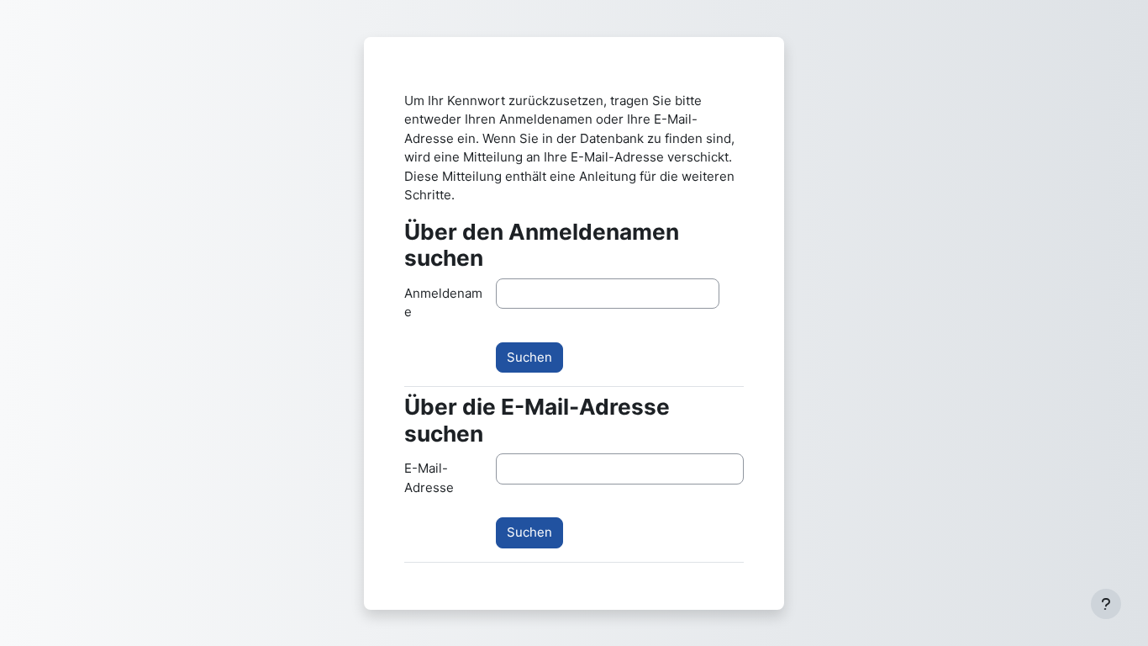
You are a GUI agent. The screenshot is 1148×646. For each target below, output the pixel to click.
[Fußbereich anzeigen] (1106, 604)
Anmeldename (443, 302)
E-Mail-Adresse (429, 477)
